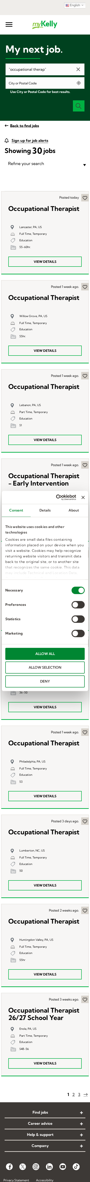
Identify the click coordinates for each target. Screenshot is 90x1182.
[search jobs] (78, 105)
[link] (45, 1112)
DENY (45, 681)
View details (45, 262)
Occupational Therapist (43, 209)
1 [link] (68, 1094)
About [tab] (74, 510)
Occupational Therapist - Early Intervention (43, 479)
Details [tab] (45, 510)
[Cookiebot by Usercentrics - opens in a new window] (57, 497)
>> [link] (86, 1094)
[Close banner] (83, 497)
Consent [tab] (16, 510)
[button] (9, 25)
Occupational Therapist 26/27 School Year (43, 1014)
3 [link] (79, 1094)
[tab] (45, 163)
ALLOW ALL (45, 653)
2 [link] (73, 1094)
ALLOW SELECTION (45, 667)
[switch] (78, 604)
